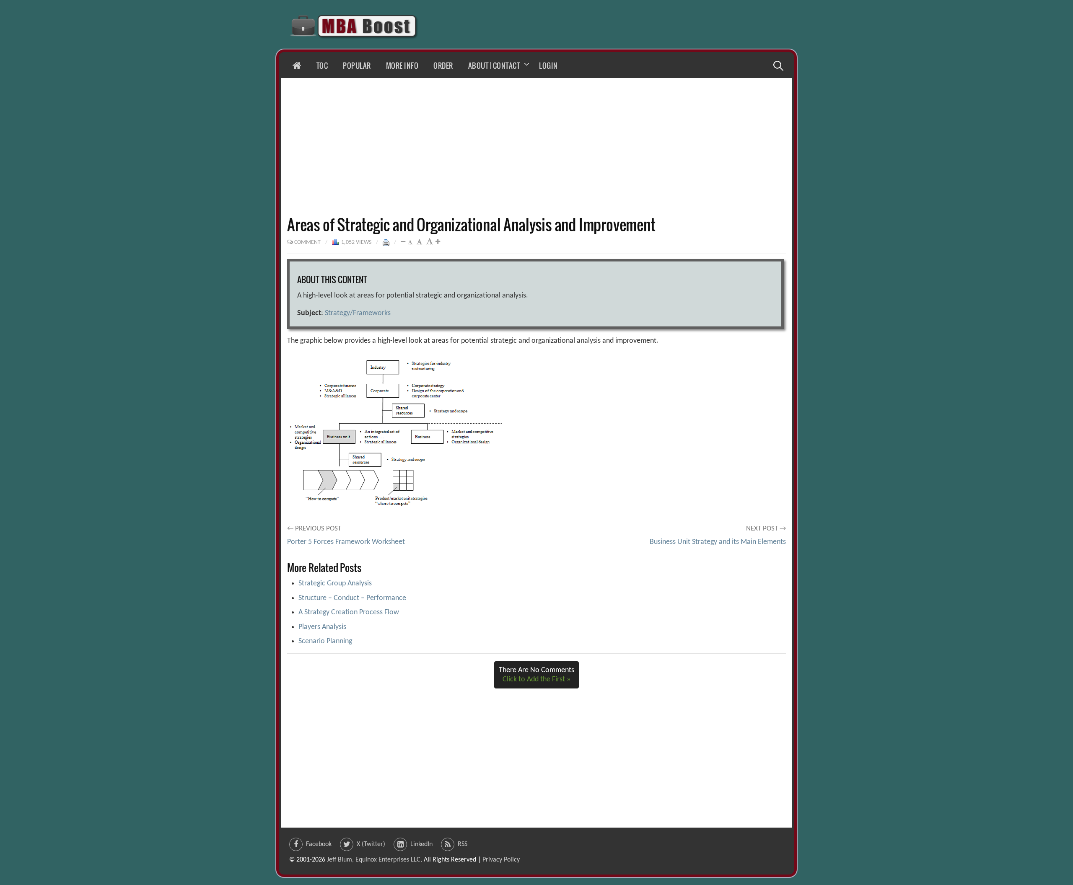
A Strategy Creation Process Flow (348, 612)
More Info (402, 65)
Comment (307, 242)
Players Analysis (322, 627)
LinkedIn (421, 844)
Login (548, 65)
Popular (357, 65)
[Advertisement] (536, 146)
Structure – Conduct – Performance (352, 598)
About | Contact (494, 65)
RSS (462, 844)
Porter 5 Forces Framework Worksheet (346, 542)
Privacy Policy (501, 860)
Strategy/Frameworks (358, 313)
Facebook (319, 844)
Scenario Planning (325, 641)
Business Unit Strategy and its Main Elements (718, 542)
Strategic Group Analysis (335, 583)
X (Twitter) (371, 844)
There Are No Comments (536, 674)
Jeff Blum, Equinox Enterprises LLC (373, 860)
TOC (322, 65)
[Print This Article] (386, 242)
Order (443, 65)
